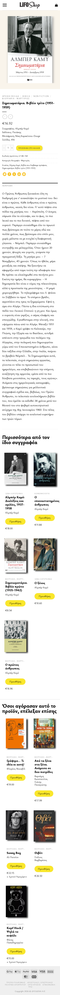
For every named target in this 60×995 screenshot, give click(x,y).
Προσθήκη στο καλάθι (29, 148)
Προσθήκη (15, 521)
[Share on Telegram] (24, 175)
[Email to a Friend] (19, 175)
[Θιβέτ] (44, 827)
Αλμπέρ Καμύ (22, 128)
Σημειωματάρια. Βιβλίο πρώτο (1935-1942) (16, 586)
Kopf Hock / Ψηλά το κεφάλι (15, 931)
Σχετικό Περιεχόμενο (18, 876)
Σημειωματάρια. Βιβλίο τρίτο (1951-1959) (19, 168)
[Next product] (4, 116)
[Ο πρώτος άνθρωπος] (15, 638)
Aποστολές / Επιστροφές (40, 982)
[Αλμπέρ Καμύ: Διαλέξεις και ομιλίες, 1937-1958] (15, 470)
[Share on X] (14, 175)
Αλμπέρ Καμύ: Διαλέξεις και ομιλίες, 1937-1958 (15, 502)
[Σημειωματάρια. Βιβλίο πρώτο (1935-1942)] (15, 556)
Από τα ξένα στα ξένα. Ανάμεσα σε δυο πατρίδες (44, 766)
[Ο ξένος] (45, 556)
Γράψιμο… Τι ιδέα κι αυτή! (15, 762)
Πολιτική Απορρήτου (15, 984)
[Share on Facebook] (9, 175)
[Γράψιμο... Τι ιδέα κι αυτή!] (16, 735)
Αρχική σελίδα (10, 96)
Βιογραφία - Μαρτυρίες (16, 98)
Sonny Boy (14, 853)
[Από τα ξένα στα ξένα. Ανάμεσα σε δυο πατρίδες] (44, 735)
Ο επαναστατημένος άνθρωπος (47, 500)
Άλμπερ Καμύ (14, 165)
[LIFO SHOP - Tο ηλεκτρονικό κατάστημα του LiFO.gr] (30, 5)
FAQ (30, 987)
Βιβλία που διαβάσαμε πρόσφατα (34, 165)
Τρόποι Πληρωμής (15, 982)
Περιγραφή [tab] (7, 186)
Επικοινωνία (49, 984)
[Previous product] (10, 116)
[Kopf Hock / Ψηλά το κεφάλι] (16, 902)
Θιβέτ (39, 853)
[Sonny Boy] (16, 827)
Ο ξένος (40, 583)
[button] (4, 5)
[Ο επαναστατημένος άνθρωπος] (45, 470)
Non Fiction (41, 96)
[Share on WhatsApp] (4, 175)
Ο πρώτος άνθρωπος (12, 666)
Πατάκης (16, 132)
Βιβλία (26, 96)
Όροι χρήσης (34, 984)
